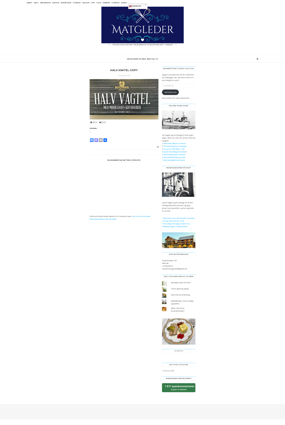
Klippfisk (55, 3)
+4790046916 (167, 266)
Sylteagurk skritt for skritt (180, 282)
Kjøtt (36, 3)
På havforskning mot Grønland (174, 146)
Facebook (178, 351)
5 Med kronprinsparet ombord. (174, 154)
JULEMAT (124, 3)
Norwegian (136, 6)
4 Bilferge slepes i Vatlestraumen (174, 226)
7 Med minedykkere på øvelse (173, 160)
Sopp (93, 3)
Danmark (106, 3)
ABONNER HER (170, 92)
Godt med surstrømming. (180, 295)
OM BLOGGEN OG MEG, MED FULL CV (142, 59)
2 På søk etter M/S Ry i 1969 (173, 221)
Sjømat (30, 3)
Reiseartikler (66, 3)
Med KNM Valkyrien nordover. (174, 143)
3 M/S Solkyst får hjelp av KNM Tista (176, 224)
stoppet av (179, 388)
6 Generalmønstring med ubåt (173, 157)
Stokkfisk (77, 3)
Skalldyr (86, 3)
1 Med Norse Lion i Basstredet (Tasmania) (178, 218)
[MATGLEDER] (142, 31)
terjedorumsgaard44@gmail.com (174, 269)
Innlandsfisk (45, 3)
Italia (99, 3)
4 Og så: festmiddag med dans (174, 152)
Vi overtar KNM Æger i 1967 (174, 149)
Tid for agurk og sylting (180, 289)
